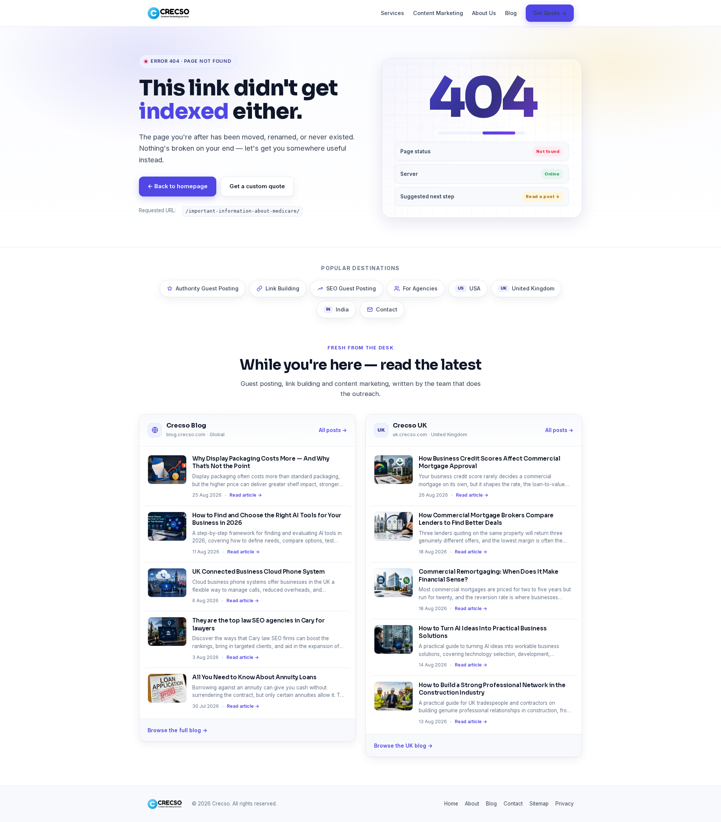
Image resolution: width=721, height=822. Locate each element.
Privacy (564, 804)
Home (451, 804)
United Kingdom (528, 288)
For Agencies (420, 288)
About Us (484, 13)
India (337, 309)
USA (469, 288)
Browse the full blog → (177, 730)
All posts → (333, 430)
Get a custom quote (257, 186)
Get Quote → (550, 13)
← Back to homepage (178, 186)
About (472, 804)
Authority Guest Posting (207, 288)
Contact (386, 309)
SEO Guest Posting (351, 288)
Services (392, 13)
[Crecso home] (168, 13)
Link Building (282, 288)
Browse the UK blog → (403, 745)
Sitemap (539, 804)
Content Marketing (438, 13)
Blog (511, 13)
